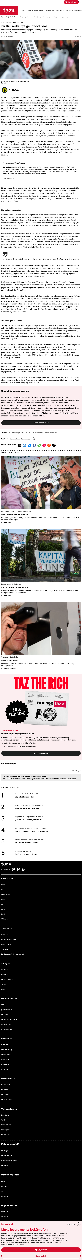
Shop (3, 1191)
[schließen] (79, 1224)
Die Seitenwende (7, 979)
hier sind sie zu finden (68, 779)
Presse (3, 989)
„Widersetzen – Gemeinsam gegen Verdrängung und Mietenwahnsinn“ (41, 108)
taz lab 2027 (5, 1135)
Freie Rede (5, 1064)
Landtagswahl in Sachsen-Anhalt (12, 954)
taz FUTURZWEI (6, 1156)
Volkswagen (5, 949)
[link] (23, 10)
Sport (3, 904)
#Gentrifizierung (38, 433)
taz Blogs (4, 1151)
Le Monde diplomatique (9, 1161)
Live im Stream (6, 1125)
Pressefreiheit (6, 944)
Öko (2, 889)
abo (2, 1005)
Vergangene (5, 1130)
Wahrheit (4, 919)
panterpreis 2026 (7, 1029)
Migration (4, 934)
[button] (79, 2)
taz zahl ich (5, 1015)
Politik (3, 885)
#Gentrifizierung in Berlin (17, 433)
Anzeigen (4, 1196)
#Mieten (29, 433)
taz (6, 864)
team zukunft (5, 1085)
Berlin (11, 17)
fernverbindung (6, 1050)
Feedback (4, 1212)
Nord (3, 914)
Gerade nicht (71, 1224)
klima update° (6, 1055)
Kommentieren (15, 439)
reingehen (4, 1069)
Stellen (3, 984)
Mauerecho (5, 1059)
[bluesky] (18, 870)
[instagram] (23, 870)
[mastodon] (13, 870)
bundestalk (5, 1045)
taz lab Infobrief (6, 1100)
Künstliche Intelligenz (8, 939)
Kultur (3, 899)
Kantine (4, 1186)
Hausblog (4, 975)
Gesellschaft (5, 894)
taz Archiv (4, 1165)
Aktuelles (4, 970)
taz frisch (4, 1090)
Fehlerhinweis (25, 439)
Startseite (4, 17)
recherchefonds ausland (9, 1020)
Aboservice (5, 1217)
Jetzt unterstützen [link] (40, 423)
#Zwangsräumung (51, 433)
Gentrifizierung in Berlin (24, 17)
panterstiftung (6, 1024)
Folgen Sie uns (5, 869)
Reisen (3, 1181)
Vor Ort (3, 1120)
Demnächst (5, 1115)
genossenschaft (6, 1010)
